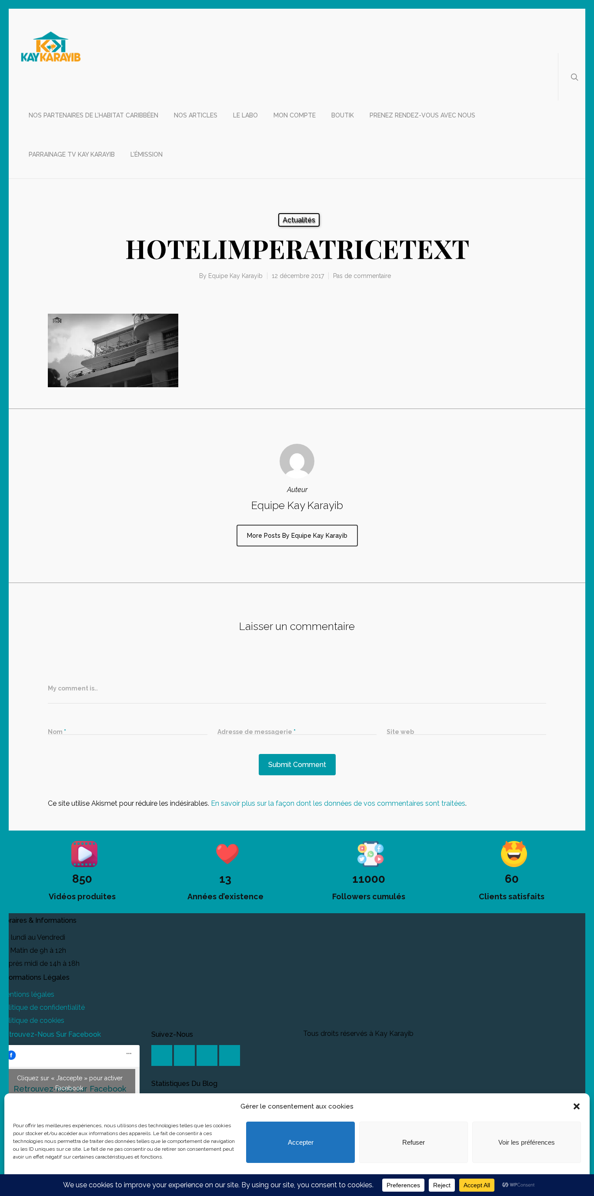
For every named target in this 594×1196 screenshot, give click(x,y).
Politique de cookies (32, 1020)
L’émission (146, 154)
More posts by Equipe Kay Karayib (297, 535)
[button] (576, 1106)
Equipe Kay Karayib (235, 275)
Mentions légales (27, 994)
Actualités (299, 220)
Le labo (245, 115)
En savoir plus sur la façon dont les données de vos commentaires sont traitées (338, 803)
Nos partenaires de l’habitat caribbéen (93, 115)
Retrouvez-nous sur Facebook (50, 1034)
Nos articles (195, 115)
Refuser (413, 1142)
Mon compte (295, 115)
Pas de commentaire (362, 275)
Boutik (342, 115)
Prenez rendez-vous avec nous (422, 115)
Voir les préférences (526, 1142)
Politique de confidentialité (42, 1007)
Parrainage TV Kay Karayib (72, 154)
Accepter (301, 1142)
